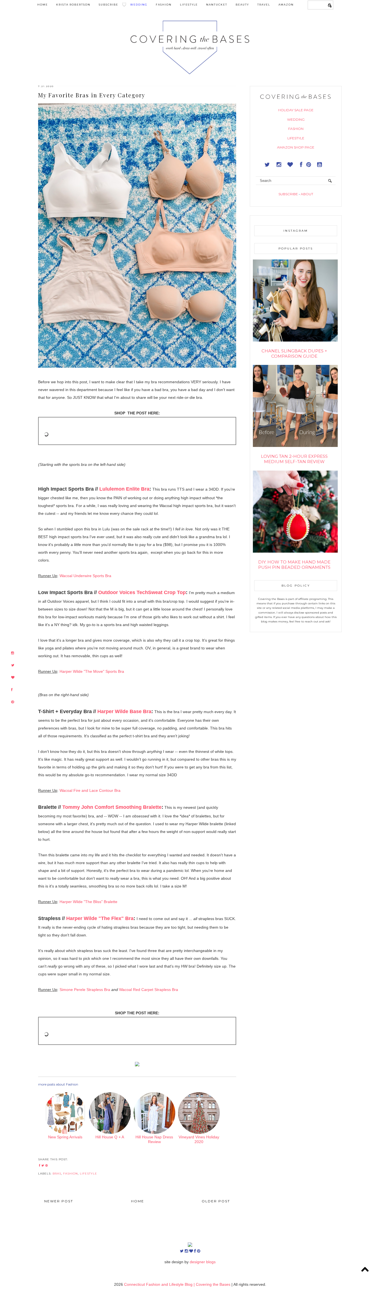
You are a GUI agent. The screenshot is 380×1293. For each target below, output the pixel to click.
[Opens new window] (12, 653)
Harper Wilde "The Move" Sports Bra (92, 671)
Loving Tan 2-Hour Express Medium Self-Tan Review (294, 459)
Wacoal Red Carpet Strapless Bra (148, 989)
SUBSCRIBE (288, 194)
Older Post (216, 1201)
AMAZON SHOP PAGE (295, 147)
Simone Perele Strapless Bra (85, 989)
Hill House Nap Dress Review (154, 1139)
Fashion (164, 4)
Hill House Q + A (109, 1137)
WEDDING (296, 119)
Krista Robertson (73, 4)
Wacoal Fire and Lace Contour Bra (90, 790)
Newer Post (58, 1201)
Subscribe (108, 4)
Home (42, 4)
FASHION (295, 129)
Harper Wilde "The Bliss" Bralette (88, 901)
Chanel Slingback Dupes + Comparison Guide (294, 353)
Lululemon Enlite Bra (124, 489)
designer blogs (203, 1262)
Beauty (242, 4)
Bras (57, 1173)
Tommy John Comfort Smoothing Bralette (112, 807)
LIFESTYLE (295, 138)
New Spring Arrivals (65, 1137)
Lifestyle (189, 4)
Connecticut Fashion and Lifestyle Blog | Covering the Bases (177, 1284)
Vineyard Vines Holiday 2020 (199, 1139)
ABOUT (307, 194)
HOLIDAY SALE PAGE (296, 110)
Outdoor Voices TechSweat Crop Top (142, 592)
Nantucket (216, 4)
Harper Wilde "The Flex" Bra (100, 918)
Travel (263, 4)
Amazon (286, 4)
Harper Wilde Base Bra (124, 711)
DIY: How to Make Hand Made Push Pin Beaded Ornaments (294, 564)
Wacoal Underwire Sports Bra (85, 575)
